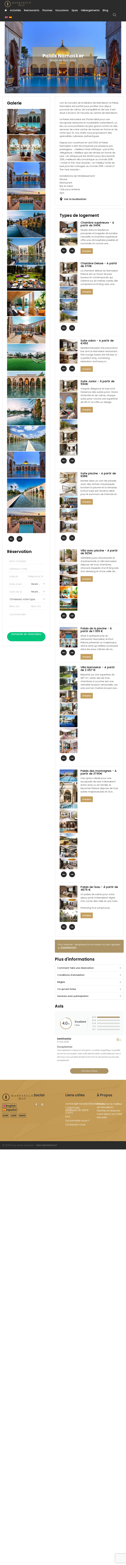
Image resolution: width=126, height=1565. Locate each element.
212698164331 (68, 947)
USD (13, 1115)
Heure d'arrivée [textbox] (37, 584)
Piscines (47, 10)
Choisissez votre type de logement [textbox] (24, 599)
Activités (15, 10)
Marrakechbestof (46, 1145)
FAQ (67, 1116)
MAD (22, 1115)
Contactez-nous (75, 1124)
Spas (75, 10)
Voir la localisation (74, 199)
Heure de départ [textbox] (37, 591)
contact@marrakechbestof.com (84, 1104)
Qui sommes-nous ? (77, 1120)
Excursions (62, 10)
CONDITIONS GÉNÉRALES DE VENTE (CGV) (77, 1110)
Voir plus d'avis (89, 1071)
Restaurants (31, 10)
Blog (105, 10)
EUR (5, 1115)
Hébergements (90, 10)
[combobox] (37, 583)
